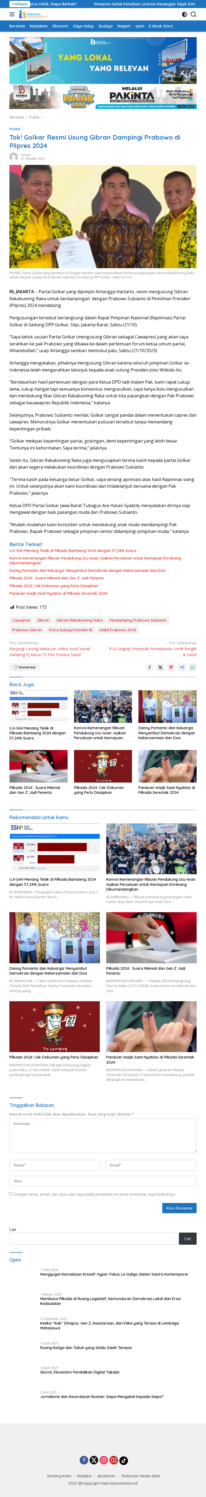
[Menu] (13, 14)
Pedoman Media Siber (141, 1483)
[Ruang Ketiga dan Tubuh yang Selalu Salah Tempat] (22, 1352)
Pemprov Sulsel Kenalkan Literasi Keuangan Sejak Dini (113, 4)
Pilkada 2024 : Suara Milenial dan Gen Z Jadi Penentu (56, 578)
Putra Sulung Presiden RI (70, 630)
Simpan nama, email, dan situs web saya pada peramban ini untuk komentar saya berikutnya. (94, 1194)
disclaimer (106, 1483)
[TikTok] (123, 1468)
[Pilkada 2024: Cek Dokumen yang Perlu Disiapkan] (103, 766)
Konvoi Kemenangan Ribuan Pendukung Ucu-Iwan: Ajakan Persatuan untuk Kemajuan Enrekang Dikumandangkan (95, 560)
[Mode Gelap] (185, 14)
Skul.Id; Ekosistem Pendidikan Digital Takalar (80, 1372)
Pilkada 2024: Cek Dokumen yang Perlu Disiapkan (53, 585)
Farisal (25, 155)
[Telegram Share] (182, 667)
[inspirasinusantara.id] (32, 14)
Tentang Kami (59, 1483)
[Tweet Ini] (160, 667)
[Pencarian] (193, 14)
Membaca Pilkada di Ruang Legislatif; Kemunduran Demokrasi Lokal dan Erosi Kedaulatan (110, 1301)
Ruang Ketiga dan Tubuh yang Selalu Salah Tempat (86, 1347)
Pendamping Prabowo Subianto (138, 620)
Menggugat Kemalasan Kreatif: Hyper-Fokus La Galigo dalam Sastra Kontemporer (114, 1274)
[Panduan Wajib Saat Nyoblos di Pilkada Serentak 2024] (167, 766)
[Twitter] (94, 1468)
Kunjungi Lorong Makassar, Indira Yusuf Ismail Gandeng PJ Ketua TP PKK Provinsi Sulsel (49, 648)
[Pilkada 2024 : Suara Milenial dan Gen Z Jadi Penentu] (38, 766)
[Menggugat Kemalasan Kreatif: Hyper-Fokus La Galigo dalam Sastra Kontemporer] (22, 1278)
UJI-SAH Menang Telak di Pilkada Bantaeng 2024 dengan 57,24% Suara (72, 550)
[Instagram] (104, 1468)
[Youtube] (113, 1468)
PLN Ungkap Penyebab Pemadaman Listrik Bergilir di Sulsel (153, 648)
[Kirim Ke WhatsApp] (193, 667)
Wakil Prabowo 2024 (117, 630)
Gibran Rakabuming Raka (79, 620)
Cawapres (21, 620)
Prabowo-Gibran (27, 630)
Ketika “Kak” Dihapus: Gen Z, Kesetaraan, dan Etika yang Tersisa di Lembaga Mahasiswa (109, 1325)
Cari (12, 1229)
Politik (14, 128)
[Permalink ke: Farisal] (13, 156)
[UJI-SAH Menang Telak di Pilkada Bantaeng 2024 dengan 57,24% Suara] (38, 706)
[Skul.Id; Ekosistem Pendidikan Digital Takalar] (22, 1376)
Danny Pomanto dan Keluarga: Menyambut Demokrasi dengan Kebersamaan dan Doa (87, 570)
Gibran (43, 620)
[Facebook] (84, 1468)
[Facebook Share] (150, 667)
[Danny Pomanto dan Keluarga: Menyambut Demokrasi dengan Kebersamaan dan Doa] (167, 706)
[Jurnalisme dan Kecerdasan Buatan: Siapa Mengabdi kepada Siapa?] (22, 1400)
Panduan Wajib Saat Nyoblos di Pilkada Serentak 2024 (58, 593)
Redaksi (84, 1483)
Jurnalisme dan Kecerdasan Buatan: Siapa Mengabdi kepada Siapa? (102, 1396)
